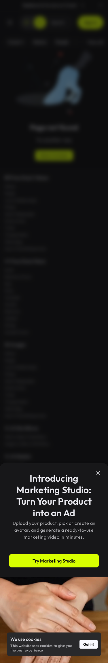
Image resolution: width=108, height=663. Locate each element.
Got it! (88, 644)
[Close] (98, 473)
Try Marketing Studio (54, 561)
